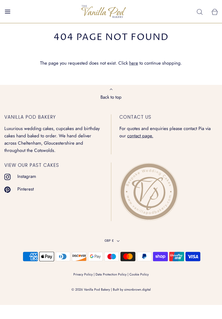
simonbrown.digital (137, 289)
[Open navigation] (7, 11)
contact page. (140, 135)
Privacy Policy (83, 274)
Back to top (111, 97)
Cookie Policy (139, 274)
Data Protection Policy (111, 274)
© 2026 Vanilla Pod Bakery (90, 289)
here (133, 63)
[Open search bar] (199, 11)
